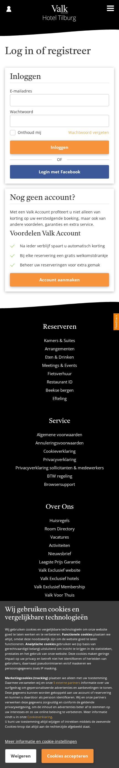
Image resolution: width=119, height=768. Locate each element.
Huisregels (59, 520)
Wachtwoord (21, 111)
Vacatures (59, 537)
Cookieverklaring (39, 717)
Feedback (116, 322)
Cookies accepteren (67, 756)
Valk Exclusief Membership (59, 586)
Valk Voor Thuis (59, 595)
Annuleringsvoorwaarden (59, 443)
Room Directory (60, 528)
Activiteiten (59, 545)
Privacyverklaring (59, 459)
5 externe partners (66, 682)
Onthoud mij (29, 132)
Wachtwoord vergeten (88, 132)
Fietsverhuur (60, 373)
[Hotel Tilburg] (59, 13)
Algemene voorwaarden (59, 434)
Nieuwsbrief (59, 553)
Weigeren (21, 756)
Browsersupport (59, 484)
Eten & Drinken (59, 357)
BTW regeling (59, 476)
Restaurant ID (60, 382)
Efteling (60, 398)
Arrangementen (59, 348)
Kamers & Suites (59, 340)
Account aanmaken (59, 279)
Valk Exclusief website (59, 570)
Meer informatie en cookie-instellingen (41, 741)
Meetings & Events (59, 365)
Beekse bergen (60, 390)
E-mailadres (21, 91)
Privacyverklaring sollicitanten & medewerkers (59, 467)
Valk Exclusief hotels (59, 578)
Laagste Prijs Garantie (59, 562)
